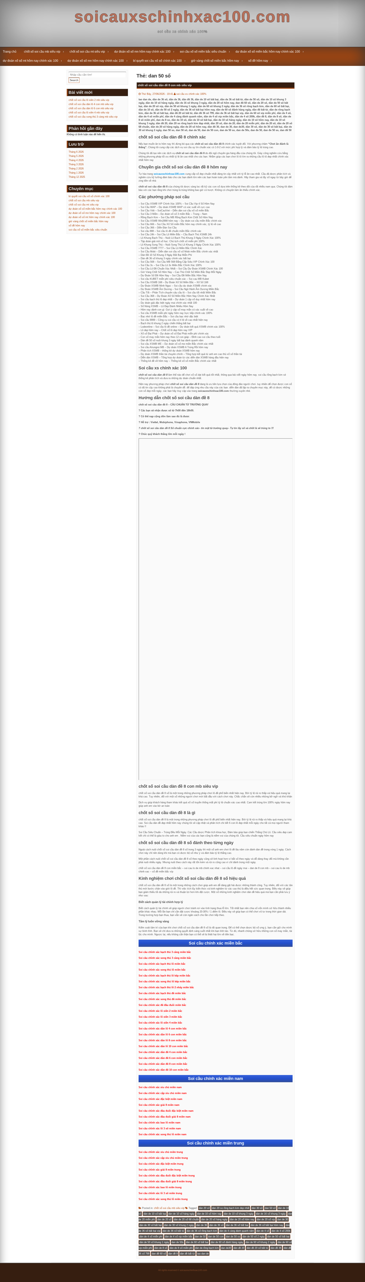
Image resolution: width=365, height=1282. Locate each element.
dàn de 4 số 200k (280, 1230)
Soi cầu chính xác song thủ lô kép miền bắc (164, 981)
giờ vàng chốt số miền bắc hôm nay (215, 60)
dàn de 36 (201, 1225)
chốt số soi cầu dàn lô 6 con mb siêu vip (91, 108)
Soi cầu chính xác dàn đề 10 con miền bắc (164, 1069)
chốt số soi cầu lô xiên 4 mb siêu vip (89, 112)
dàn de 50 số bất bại (278, 1236)
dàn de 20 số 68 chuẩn (186, 1219)
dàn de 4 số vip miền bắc (179, 1236)
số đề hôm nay (258, 60)
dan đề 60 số (159, 1253)
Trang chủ (9, 51)
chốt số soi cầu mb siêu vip (42, 51)
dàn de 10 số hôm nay (209, 1213)
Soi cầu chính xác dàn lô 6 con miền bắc (163, 1034)
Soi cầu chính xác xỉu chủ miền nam (160, 1087)
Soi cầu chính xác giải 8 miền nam (159, 1104)
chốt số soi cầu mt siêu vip (87, 51)
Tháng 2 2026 (76, 168)
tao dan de (203, 1253)
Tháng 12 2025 (77, 176)
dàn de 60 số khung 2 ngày (260, 1242)
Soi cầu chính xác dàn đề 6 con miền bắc (163, 1058)
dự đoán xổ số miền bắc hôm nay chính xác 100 (268, 51)
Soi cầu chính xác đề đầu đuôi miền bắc (162, 1005)
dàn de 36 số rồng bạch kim (201, 1230)
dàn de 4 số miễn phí (151, 1236)
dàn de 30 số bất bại (150, 1225)
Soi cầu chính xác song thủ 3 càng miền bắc (165, 958)
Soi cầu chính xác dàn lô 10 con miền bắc (163, 1046)
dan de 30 (282, 1219)
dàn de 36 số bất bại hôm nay (267, 1225)
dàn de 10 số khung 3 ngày (239, 1213)
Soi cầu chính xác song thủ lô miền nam (162, 1134)
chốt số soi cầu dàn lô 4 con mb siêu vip (91, 104)
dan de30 (226, 1247)
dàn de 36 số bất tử (173, 1230)
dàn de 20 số (164, 1219)
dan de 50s (177, 1242)
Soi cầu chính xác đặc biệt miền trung (161, 1163)
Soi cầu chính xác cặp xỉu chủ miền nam (163, 1093)
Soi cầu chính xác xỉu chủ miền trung (161, 1152)
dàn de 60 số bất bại (197, 1242)
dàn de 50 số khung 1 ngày (154, 1242)
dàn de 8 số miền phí (181, 1247)
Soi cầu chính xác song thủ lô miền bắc (162, 969)
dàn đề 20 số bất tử (257, 1247)
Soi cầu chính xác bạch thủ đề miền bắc (162, 993)
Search (74, 80)
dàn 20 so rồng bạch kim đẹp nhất (230, 1208)
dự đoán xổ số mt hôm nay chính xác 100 (30, 60)
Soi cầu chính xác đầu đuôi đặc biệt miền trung (167, 1175)
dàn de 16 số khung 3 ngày (271, 1213)
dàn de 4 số (262, 1230)
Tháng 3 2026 (76, 164)
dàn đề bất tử (187, 1253)
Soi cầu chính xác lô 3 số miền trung (160, 1193)
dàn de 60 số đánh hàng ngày (227, 1242)
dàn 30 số (257, 1208)
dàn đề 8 (173, 1253)
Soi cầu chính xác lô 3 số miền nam (160, 1128)
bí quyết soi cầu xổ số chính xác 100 (157, 60)
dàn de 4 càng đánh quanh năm (236, 1230)
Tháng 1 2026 (76, 172)
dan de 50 (200, 1236)
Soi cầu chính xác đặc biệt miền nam (160, 1099)
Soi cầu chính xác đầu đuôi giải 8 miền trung (165, 1181)
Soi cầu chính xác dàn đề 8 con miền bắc (163, 1063)
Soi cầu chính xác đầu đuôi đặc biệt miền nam (166, 1110)
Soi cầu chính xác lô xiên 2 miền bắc (160, 1010)
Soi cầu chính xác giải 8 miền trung (160, 1169)
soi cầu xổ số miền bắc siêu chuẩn (203, 51)
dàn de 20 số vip (266, 1219)
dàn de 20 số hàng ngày (214, 1219)
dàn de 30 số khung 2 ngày (179, 1225)
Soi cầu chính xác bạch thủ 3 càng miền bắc (165, 952)
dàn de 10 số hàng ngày (181, 1213)
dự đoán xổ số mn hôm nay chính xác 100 (142, 51)
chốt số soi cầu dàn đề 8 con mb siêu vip (165, 85)
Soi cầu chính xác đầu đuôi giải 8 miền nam (165, 1116)
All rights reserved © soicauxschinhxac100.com (182, 1270)
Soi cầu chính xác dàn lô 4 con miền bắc (163, 1028)
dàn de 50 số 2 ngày (253, 1236)
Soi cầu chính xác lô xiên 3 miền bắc (160, 1016)
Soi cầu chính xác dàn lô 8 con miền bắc (163, 1040)
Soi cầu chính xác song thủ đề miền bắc (162, 999)
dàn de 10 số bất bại (155, 1213)
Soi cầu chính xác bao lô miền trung (160, 1187)
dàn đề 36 (276, 1247)
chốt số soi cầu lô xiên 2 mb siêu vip (89, 100)
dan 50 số (270, 1208)
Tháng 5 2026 (76, 156)
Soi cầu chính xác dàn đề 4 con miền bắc (163, 1052)
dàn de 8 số (160, 1247)
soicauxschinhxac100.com (182, 16)
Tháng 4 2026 (76, 160)
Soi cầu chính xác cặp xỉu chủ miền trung (163, 1157)
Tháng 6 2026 (76, 151)
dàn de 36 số (216, 1225)
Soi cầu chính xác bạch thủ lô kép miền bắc (164, 975)
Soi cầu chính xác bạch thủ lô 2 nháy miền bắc (166, 987)
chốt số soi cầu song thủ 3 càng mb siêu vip (93, 116)
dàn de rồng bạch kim (207, 1247)
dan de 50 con (216, 1236)
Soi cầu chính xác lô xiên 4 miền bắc (160, 1022)
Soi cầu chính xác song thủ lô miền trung (163, 1199)
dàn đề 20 (238, 1247)
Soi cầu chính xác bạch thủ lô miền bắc (162, 963)
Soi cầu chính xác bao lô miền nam (159, 1122)
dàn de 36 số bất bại (237, 1225)
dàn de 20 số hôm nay (242, 1219)
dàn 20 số (204, 1208)
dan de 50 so (233, 1236)
